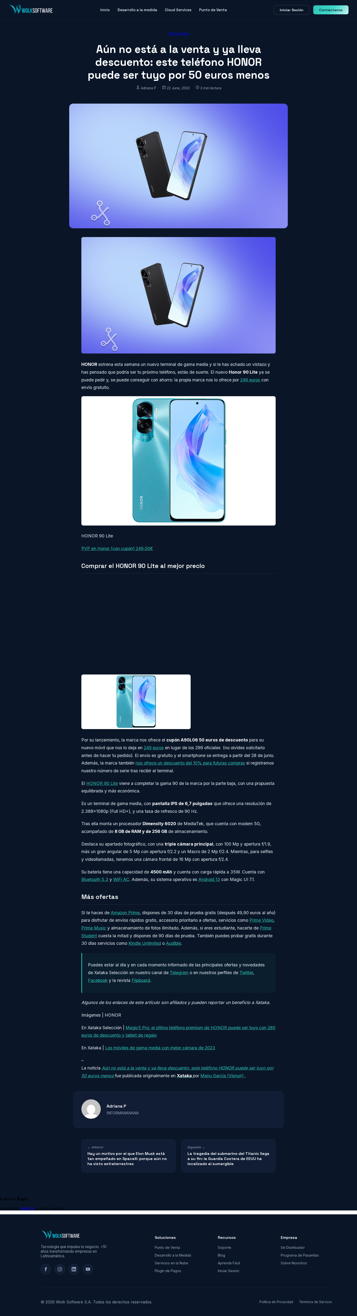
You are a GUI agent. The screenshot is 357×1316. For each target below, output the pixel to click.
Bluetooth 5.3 (94, 879)
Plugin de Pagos (168, 1271)
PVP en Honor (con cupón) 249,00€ (117, 548)
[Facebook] (46, 1269)
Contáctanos (331, 10)
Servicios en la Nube (171, 1263)
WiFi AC (121, 879)
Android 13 (209, 879)
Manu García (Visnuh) (222, 1075)
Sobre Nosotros (294, 1263)
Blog (221, 1255)
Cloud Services (178, 10)
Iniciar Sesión (291, 10)
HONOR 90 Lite (102, 783)
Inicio (105, 10)
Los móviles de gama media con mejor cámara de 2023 (160, 1047)
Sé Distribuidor (293, 1247)
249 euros (250, 379)
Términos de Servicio (315, 1302)
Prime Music (93, 927)
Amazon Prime (125, 912)
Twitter (246, 972)
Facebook (98, 980)
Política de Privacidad (276, 1302)
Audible (173, 943)
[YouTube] (88, 1269)
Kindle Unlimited (144, 943)
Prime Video (261, 920)
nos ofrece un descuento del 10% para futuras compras (190, 762)
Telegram (179, 972)
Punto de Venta (213, 10)
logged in (27, 1208)
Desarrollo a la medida (137, 10)
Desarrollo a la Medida (173, 1255)
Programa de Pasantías (300, 1255)
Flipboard (141, 980)
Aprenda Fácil (229, 1263)
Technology (178, 33)
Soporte (224, 1247)
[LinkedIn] (74, 1269)
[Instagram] (60, 1269)
